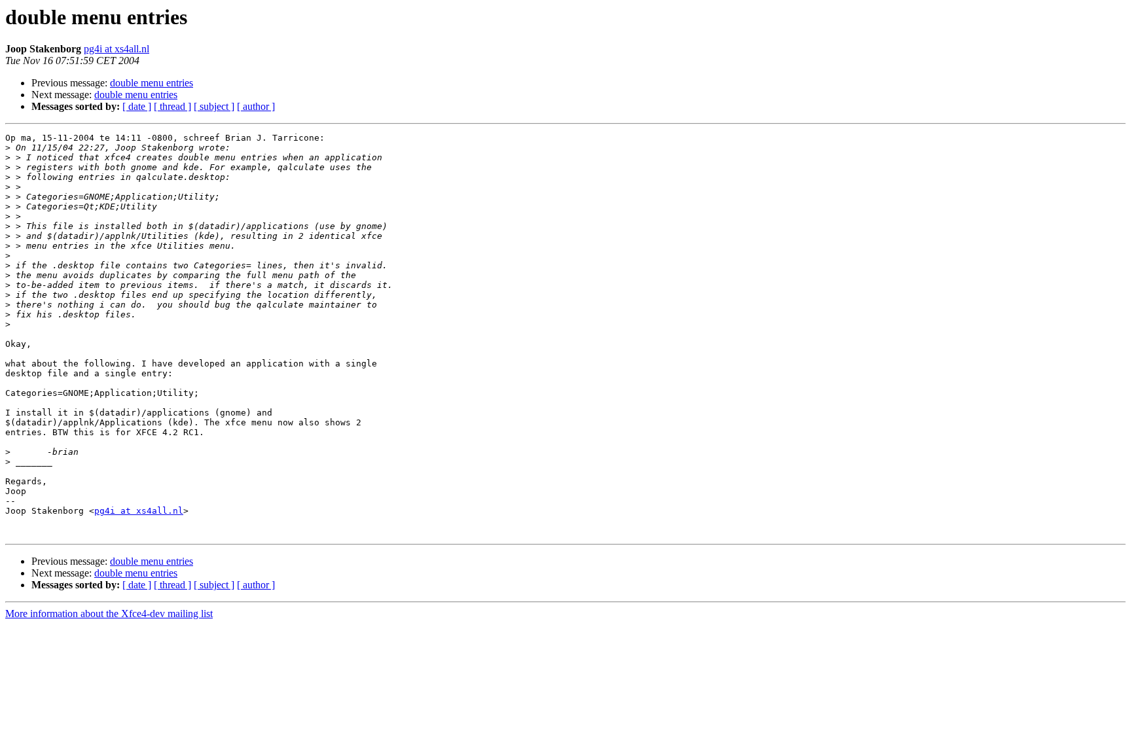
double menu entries (151, 82)
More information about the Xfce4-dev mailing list (109, 613)
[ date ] (136, 106)
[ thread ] (172, 106)
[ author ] (256, 106)
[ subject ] (214, 106)
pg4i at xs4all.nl (116, 48)
